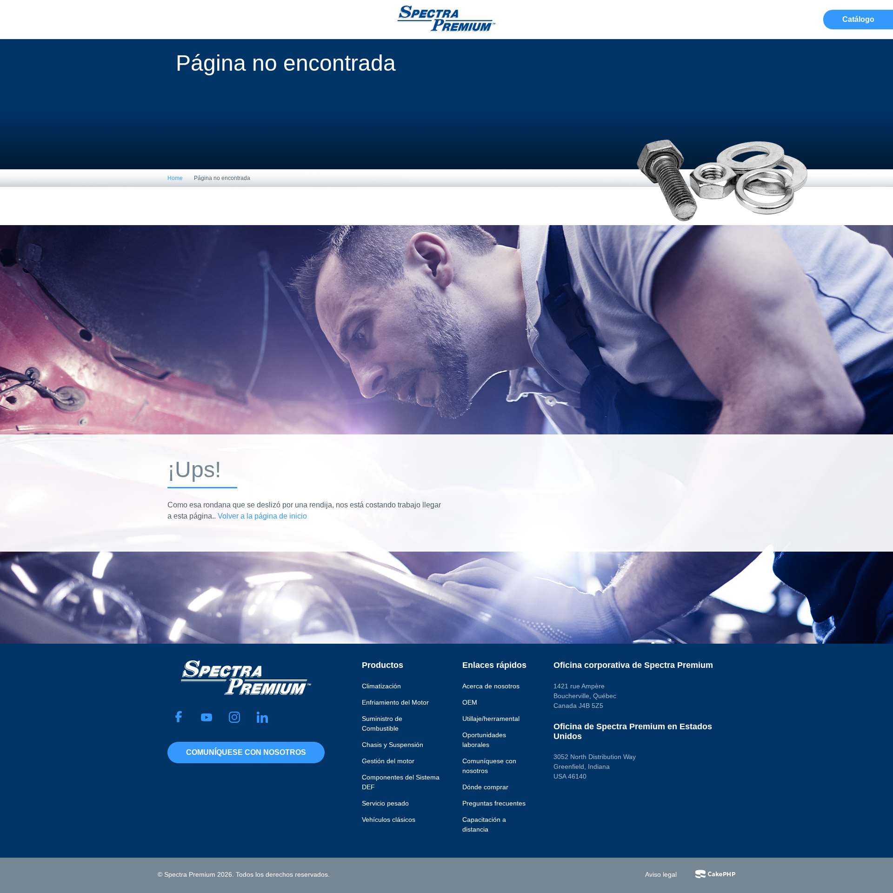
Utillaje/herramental (491, 718)
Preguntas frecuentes (494, 803)
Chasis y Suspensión (392, 744)
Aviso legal (661, 874)
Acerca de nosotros (491, 686)
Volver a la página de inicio (262, 516)
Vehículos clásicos (388, 819)
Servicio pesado (385, 803)
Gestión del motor (388, 761)
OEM (469, 702)
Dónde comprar (485, 787)
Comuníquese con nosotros (246, 752)
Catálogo (858, 19)
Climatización (381, 686)
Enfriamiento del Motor (395, 702)
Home (175, 178)
